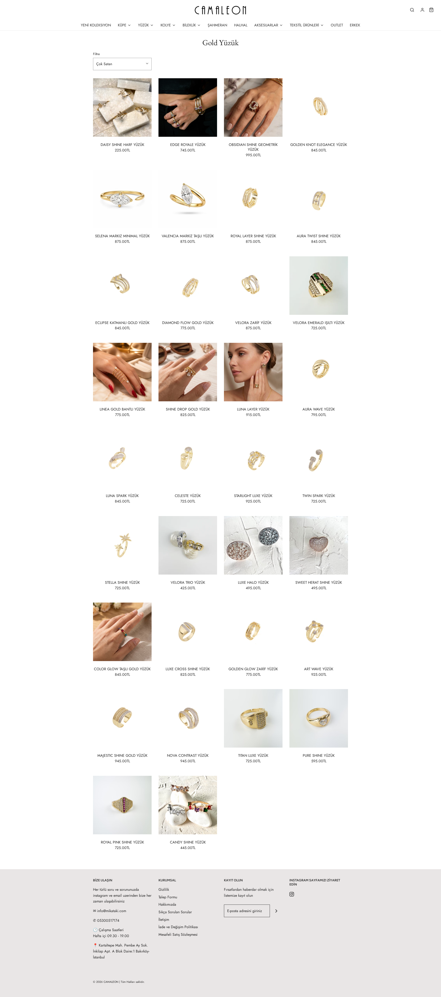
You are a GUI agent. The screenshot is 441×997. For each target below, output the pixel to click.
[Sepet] (431, 10)
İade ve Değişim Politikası (178, 927)
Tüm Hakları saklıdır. (133, 982)
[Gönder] (276, 911)
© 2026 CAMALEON (105, 982)
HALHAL (240, 25)
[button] (122, 64)
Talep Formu (167, 897)
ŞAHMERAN (217, 25)
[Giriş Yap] (422, 10)
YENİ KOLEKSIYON (96, 25)
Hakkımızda (167, 904)
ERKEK (355, 25)
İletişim (163, 919)
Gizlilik (163, 889)
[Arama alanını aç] (412, 9)
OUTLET (337, 25)
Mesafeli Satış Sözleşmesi (178, 934)
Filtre (96, 54)
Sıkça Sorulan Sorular (175, 912)
